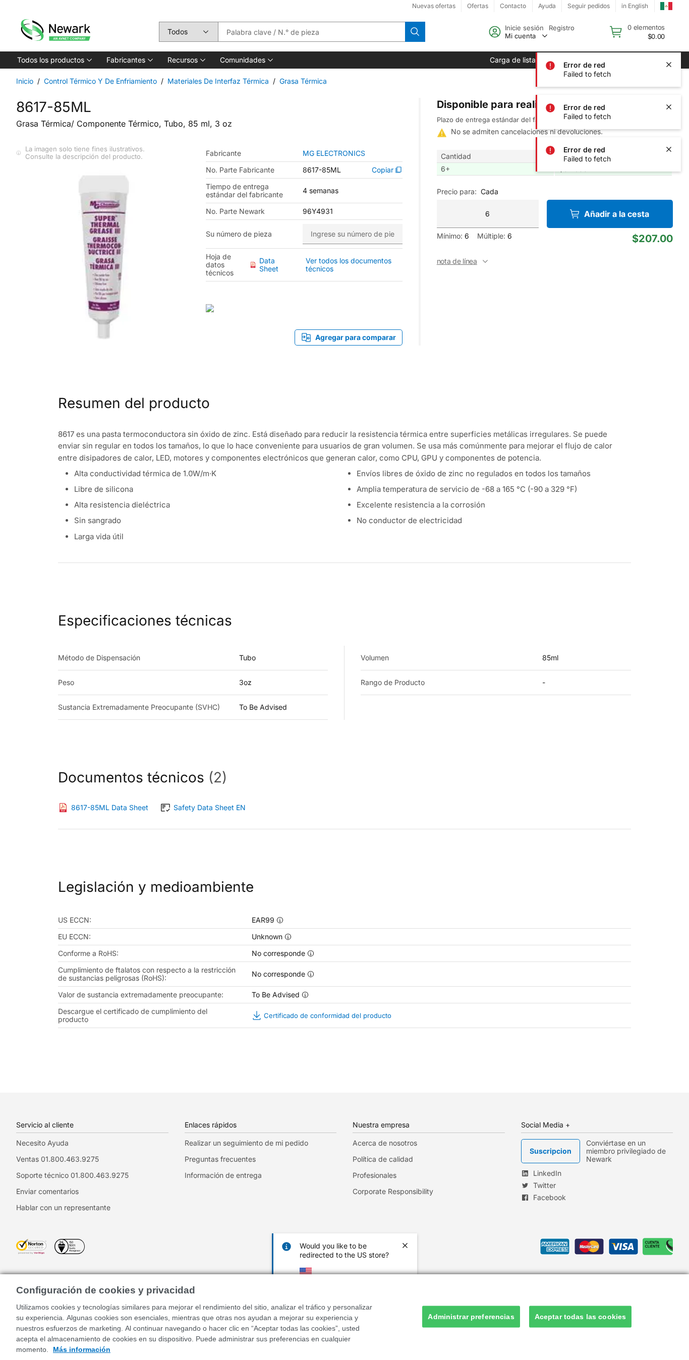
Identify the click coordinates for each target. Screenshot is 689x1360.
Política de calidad (383, 1159)
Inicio (24, 81)
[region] (344, 1317)
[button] (53, 60)
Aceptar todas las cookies (580, 1317)
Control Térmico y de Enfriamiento (100, 81)
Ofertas (477, 6)
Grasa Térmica (303, 81)
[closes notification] (669, 64)
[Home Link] (54, 32)
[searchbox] (311, 32)
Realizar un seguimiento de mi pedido (246, 1143)
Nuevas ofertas (433, 6)
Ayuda (547, 6)
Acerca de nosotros (385, 1143)
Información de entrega (223, 1175)
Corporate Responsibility (393, 1191)
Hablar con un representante (63, 1207)
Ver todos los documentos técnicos (348, 264)
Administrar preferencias (471, 1317)
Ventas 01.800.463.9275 (57, 1159)
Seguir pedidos (588, 6)
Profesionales (374, 1175)
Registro (562, 28)
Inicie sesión (524, 28)
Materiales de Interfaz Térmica (218, 81)
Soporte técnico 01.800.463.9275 (72, 1175)
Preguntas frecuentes (220, 1159)
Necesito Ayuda (42, 1143)
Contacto (513, 6)
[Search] (415, 32)
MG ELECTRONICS (334, 153)
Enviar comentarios (47, 1191)
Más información (81, 1349)
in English (634, 6)
